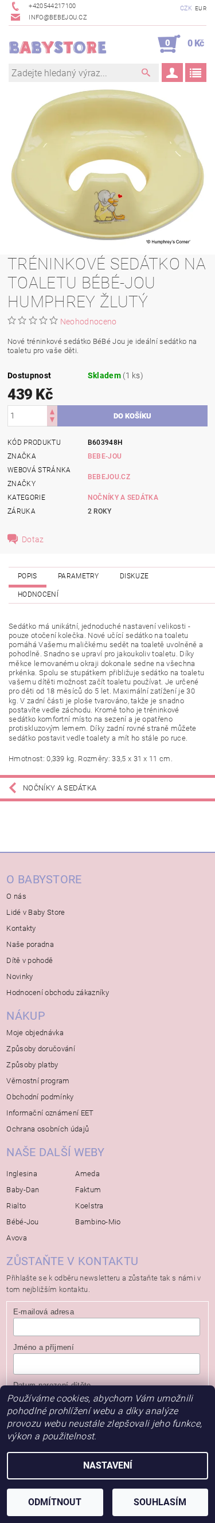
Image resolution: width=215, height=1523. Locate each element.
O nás (16, 896)
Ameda (87, 1173)
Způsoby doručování (40, 1048)
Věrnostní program (37, 1080)
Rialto (16, 1205)
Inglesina (21, 1173)
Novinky (19, 976)
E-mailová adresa (43, 1311)
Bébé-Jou (22, 1221)
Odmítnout (54, 1502)
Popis (27, 576)
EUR (200, 8)
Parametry (78, 576)
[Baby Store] (58, 44)
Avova (16, 1238)
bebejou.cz (109, 477)
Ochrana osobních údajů (47, 1129)
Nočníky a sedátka (123, 498)
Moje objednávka (35, 1032)
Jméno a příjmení (43, 1347)
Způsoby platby (32, 1064)
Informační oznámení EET (49, 1113)
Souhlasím (160, 1502)
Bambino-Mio (98, 1221)
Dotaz (33, 539)
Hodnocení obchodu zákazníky (57, 992)
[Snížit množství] (52, 421)
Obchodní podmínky (39, 1097)
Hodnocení (38, 594)
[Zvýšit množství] (52, 410)
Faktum (88, 1189)
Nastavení (107, 1465)
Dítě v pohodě (29, 960)
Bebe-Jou (105, 456)
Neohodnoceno (88, 321)
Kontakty (21, 928)
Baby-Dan (23, 1189)
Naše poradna (30, 944)
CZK (186, 8)
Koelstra (89, 1205)
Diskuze (134, 576)
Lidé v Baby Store (35, 912)
